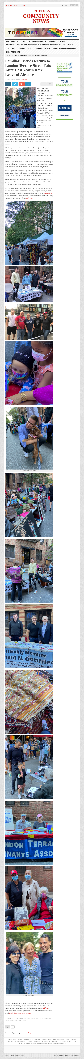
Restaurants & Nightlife (38, 41)
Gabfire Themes (75, 1055)
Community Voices (13, 45)
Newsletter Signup (13, 52)
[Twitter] (74, 5)
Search (65, 5)
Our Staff (54, 45)
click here (29, 198)
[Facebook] (71, 5)
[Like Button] (7, 1026)
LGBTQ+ (24, 41)
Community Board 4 (25, 48)
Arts (18, 41)
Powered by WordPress (64, 1055)
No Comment (24, 79)
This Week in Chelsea (66, 45)
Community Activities (57, 41)
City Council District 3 (42, 48)
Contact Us (9, 55)
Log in (56, 1055)
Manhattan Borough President (64, 48)
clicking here (48, 193)
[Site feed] (77, 5)
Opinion (24, 45)
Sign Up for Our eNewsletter (24, 55)
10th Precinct (11, 48)
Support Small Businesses (38, 45)
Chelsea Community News (16, 1055)
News (13, 41)
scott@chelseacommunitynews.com (20, 1013)
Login (30, 1033)
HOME (8, 41)
